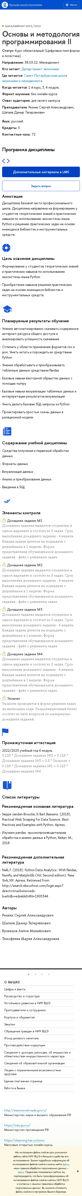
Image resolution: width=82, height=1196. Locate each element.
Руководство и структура (22, 996)
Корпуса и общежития (19, 1017)
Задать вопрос (41, 186)
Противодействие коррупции (24, 1045)
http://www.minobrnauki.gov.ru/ (25, 1110)
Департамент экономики (40, 69)
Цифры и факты (14, 989)
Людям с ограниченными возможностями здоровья (32, 1072)
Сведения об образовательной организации (34, 1063)
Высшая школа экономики (25, 5)
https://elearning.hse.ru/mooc (24, 1140)
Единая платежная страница (23, 1081)
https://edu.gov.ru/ (17, 1125)
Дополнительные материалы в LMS (41, 172)
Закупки (9, 1024)
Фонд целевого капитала (21, 1038)
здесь (66, 1164)
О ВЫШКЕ (12, 982)
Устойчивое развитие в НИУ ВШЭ (27, 1003)
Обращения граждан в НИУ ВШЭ (26, 1031)
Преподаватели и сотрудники (25, 1010)
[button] (28, 974)
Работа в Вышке (14, 1088)
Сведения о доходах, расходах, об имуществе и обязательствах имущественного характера (37, 1054)
